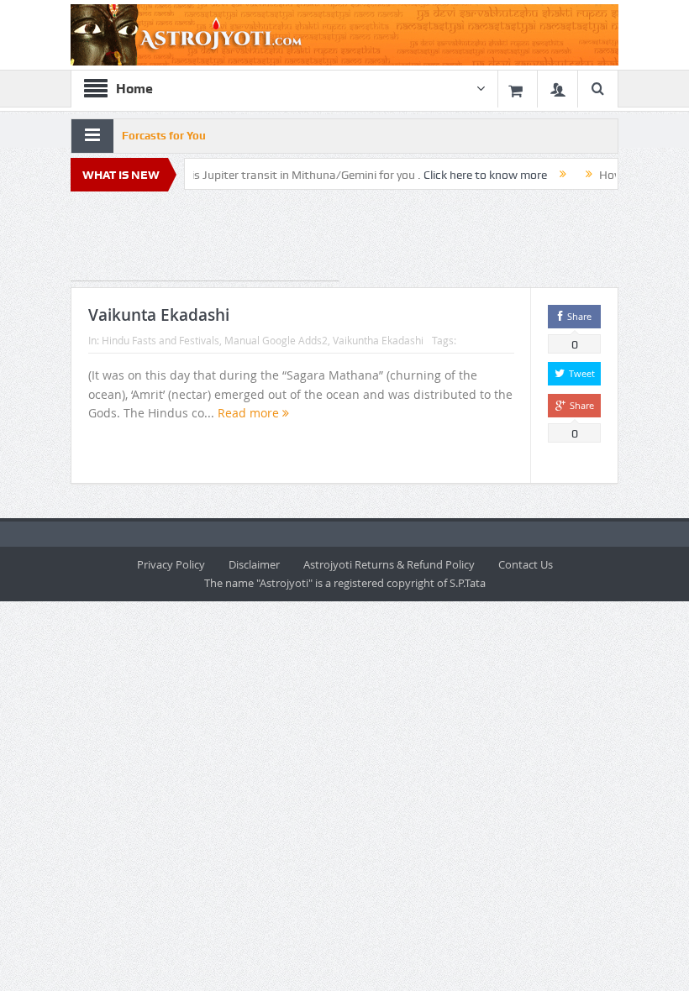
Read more (250, 413)
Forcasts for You (164, 135)
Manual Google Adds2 (276, 340)
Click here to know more (467, 174)
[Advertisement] (205, 239)
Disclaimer (254, 564)
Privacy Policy (171, 564)
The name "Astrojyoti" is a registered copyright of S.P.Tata (345, 582)
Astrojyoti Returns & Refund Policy (389, 564)
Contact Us (525, 564)
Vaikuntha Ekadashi (378, 340)
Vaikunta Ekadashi (158, 315)
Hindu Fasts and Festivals (160, 340)
